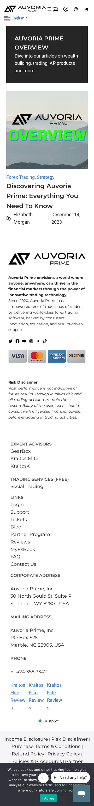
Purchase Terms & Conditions (46, 746)
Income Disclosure (26, 739)
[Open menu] (49, 9)
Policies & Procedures (36, 761)
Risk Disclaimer (69, 739)
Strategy (46, 177)
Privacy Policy (64, 754)
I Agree (48, 798)
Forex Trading (20, 177)
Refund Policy (28, 754)
